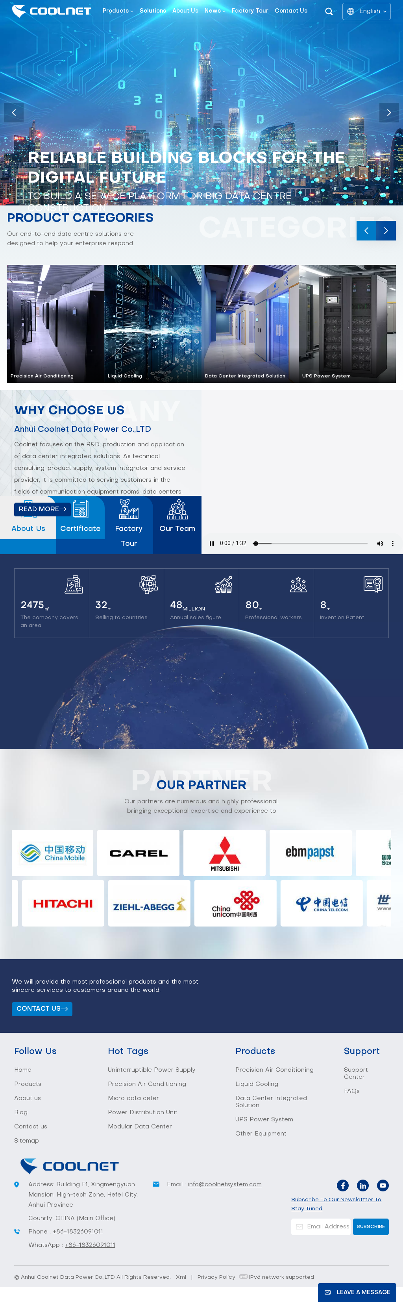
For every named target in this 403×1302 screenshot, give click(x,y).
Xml (181, 1277)
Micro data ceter (133, 1098)
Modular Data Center (140, 1127)
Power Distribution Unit (142, 1112)
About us (185, 11)
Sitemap (26, 1141)
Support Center (356, 1073)
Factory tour (250, 11)
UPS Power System (326, 376)
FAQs (352, 1091)
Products (116, 11)
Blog (21, 1112)
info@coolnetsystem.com (225, 1184)
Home (22, 1070)
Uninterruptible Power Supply (152, 1070)
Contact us (291, 11)
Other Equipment (261, 1134)
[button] (189, 195)
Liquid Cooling (125, 376)
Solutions (153, 11)
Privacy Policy (216, 1277)
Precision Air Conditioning (42, 376)
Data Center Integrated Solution (245, 376)
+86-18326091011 (78, 1232)
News (213, 11)
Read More (39, 510)
